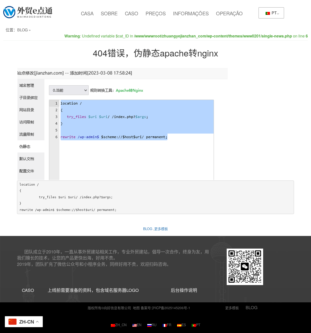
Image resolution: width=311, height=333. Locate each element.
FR (169, 324)
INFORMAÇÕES (191, 13)
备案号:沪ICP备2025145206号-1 (165, 307)
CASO (131, 13)
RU (154, 324)
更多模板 (161, 228)
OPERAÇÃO (229, 13)
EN (139, 324)
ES (183, 324)
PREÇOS (156, 13)
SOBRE (109, 13)
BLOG (22, 30)
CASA (87, 13)
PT (274, 13)
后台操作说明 (184, 290)
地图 (136, 307)
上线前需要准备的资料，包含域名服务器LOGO (93, 290)
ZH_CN (121, 324)
